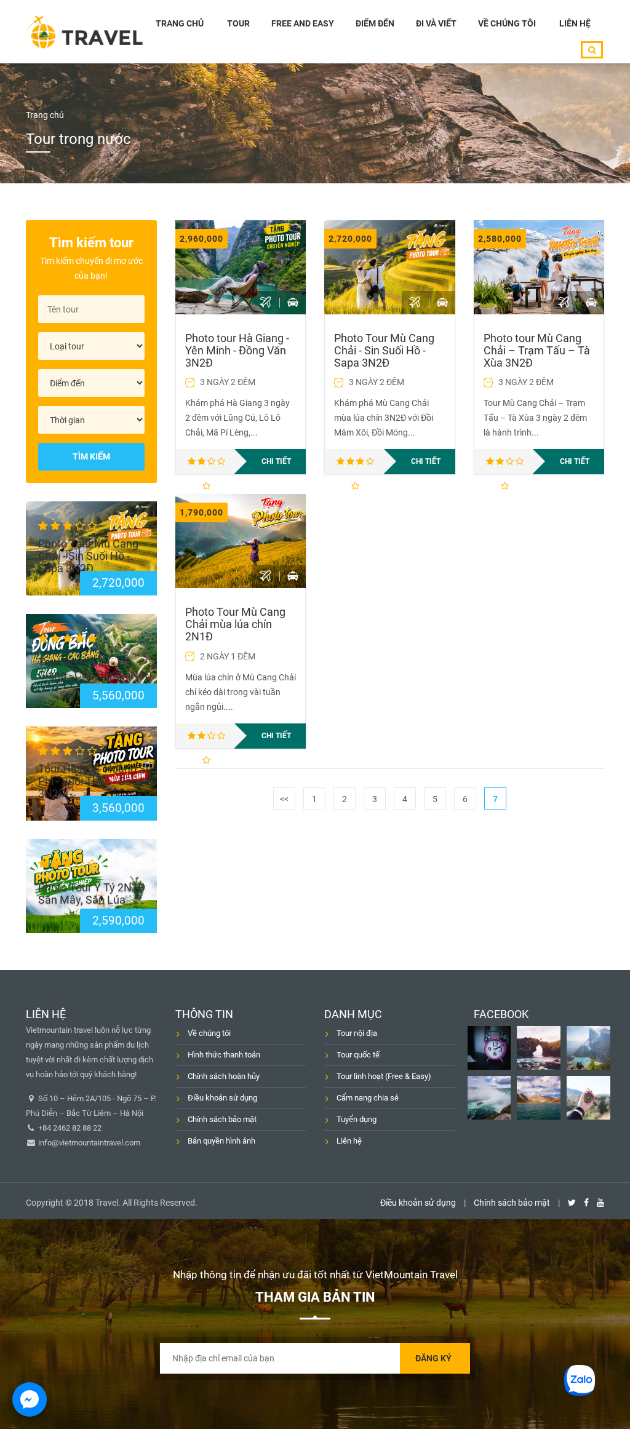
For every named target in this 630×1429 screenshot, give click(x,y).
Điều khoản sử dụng (222, 1097)
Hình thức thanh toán (224, 1054)
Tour (238, 23)
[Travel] (84, 31)
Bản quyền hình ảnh (221, 1140)
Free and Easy (302, 23)
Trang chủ (180, 23)
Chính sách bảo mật (222, 1119)
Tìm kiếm (91, 456)
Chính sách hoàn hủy (224, 1076)
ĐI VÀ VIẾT (436, 23)
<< (284, 799)
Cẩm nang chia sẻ (368, 1097)
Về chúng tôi (507, 23)
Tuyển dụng (357, 1119)
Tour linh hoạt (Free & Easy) (384, 1076)
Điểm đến (375, 23)
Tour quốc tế (358, 1054)
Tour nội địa (357, 1033)
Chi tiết (276, 461)
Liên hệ (575, 23)
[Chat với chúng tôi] (29, 1399)
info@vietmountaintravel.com (88, 1142)
